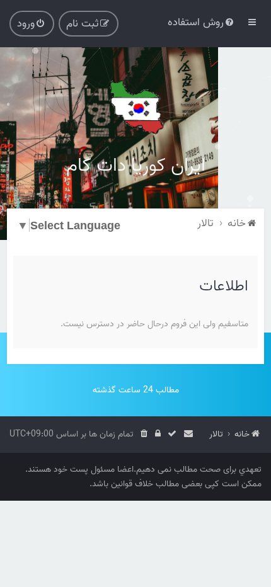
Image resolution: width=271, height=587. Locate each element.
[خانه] (135, 107)
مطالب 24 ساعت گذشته (136, 390)
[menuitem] (201, 22)
